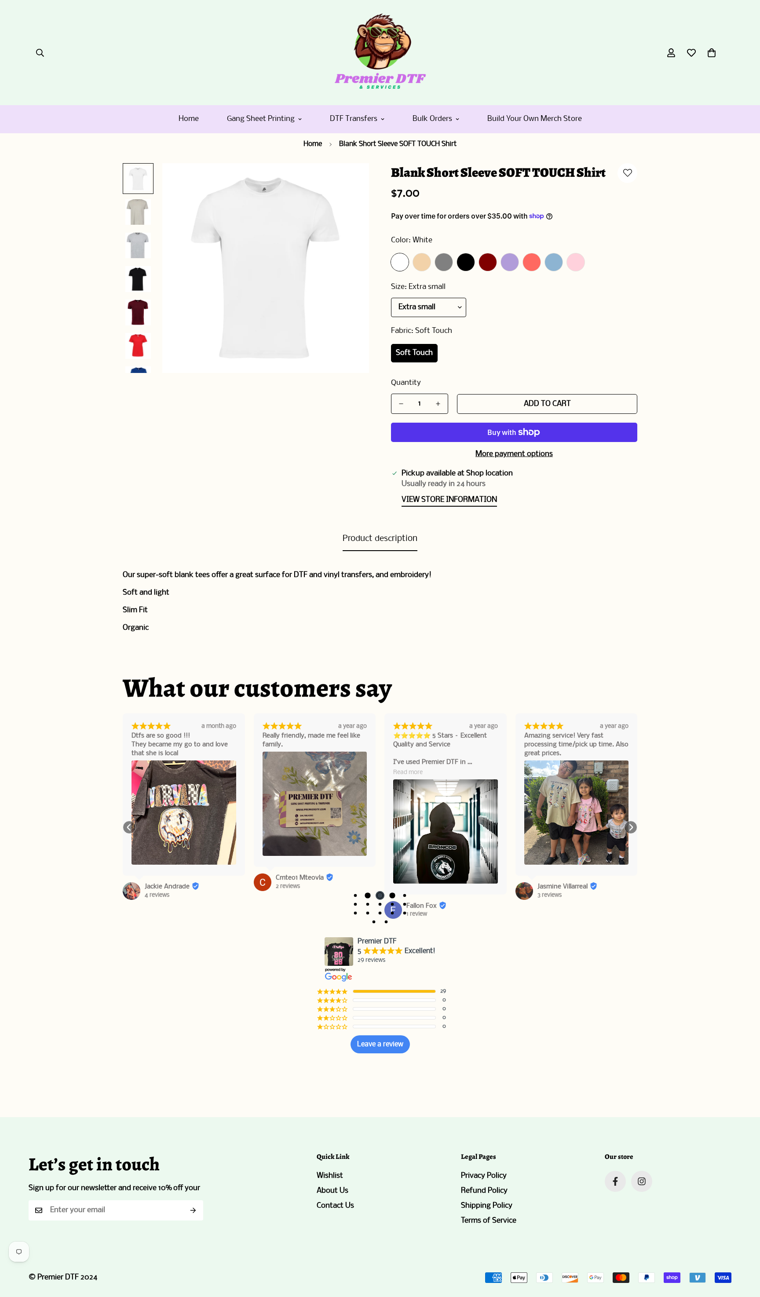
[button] (712, 53)
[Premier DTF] (379, 52)
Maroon (488, 262)
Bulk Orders (432, 119)
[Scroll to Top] (743, 1249)
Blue (554, 262)
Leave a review (380, 1044)
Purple (510, 262)
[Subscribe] (193, 1210)
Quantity (406, 383)
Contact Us (335, 1206)
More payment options (514, 454)
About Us (332, 1191)
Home (189, 119)
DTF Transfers (353, 119)
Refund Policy (484, 1191)
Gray (444, 262)
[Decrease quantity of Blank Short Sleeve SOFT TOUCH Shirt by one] (401, 403)
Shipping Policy (486, 1206)
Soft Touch (414, 353)
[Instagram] (641, 1181)
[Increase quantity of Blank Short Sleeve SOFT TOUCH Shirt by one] (438, 403)
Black (466, 262)
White (400, 262)
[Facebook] (615, 1181)
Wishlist (330, 1176)
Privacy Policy (484, 1176)
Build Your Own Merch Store (534, 119)
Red (532, 262)
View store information (449, 500)
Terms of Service (488, 1221)
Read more (408, 772)
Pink (576, 262)
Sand (422, 262)
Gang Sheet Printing (261, 119)
